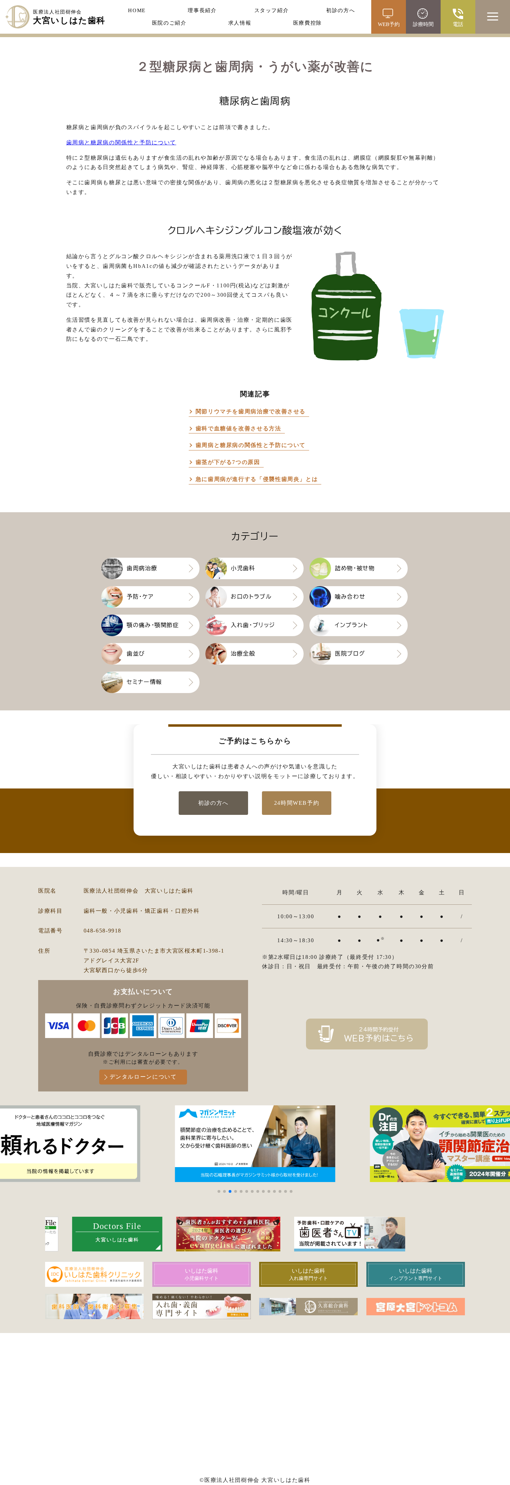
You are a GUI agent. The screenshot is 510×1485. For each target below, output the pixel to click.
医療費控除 (307, 23)
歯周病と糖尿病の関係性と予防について (121, 142)
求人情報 (240, 23)
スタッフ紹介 (271, 10)
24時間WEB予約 (297, 803)
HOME (137, 10)
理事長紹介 (202, 10)
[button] (219, 1191)
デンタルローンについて (143, 1076)
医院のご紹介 (169, 23)
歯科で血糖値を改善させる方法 (238, 428)
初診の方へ (340, 10)
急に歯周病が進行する (257, 479)
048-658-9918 (103, 930)
